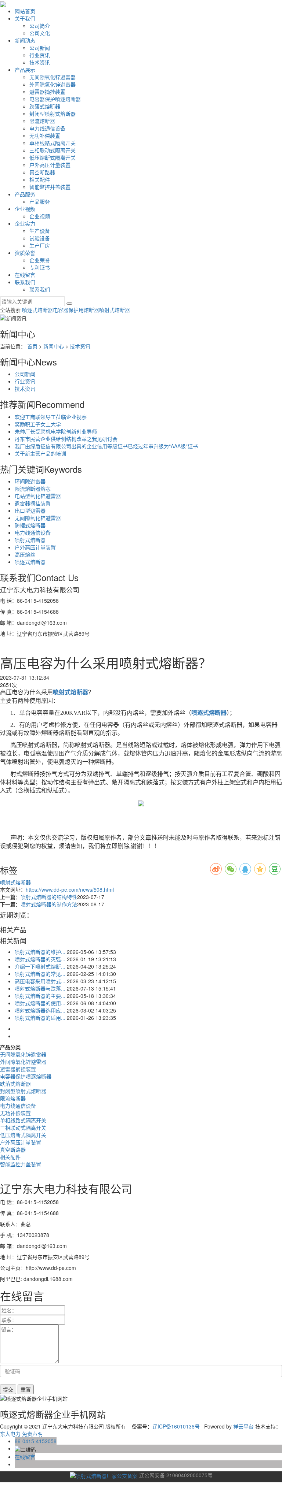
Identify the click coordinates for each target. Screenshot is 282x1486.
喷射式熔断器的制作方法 (49, 904)
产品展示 (25, 69)
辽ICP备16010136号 (176, 1426)
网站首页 (25, 11)
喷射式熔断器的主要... (40, 995)
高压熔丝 (25, 554)
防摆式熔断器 (30, 525)
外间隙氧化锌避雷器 (52, 84)
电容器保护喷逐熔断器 (55, 99)
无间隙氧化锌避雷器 (52, 77)
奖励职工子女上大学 (38, 424)
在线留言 (25, 274)
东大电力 (10, 1433)
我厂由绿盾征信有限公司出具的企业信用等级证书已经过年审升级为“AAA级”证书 (106, 446)
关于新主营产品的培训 (40, 453)
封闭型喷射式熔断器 (52, 113)
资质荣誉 (25, 252)
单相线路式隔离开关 (52, 142)
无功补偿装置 (44, 135)
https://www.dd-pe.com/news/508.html (70, 889)
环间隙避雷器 (30, 481)
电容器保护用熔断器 (76, 309)
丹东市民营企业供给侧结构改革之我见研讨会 (66, 438)
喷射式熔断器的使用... (40, 1003)
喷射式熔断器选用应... (40, 1010)
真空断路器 (42, 172)
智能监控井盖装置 (49, 186)
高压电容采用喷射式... (40, 981)
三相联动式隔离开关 (52, 150)
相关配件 (39, 179)
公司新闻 (39, 47)
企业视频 (25, 208)
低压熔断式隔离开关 (52, 157)
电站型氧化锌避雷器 (38, 495)
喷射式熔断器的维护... (40, 951)
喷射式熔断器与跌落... (40, 988)
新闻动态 (25, 40)
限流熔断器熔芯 (33, 488)
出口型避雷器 (30, 510)
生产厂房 (39, 245)
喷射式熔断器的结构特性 (49, 896)
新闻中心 (53, 346)
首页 (32, 346)
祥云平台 (243, 1426)
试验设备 (39, 238)
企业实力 (25, 223)
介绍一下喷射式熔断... (40, 966)
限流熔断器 (42, 121)
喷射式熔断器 (114, 309)
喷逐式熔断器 (37, 309)
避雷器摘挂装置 (47, 91)
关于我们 (25, 18)
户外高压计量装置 (49, 164)
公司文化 (39, 33)
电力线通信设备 (47, 128)
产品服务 (25, 194)
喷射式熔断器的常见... (40, 973)
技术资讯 (39, 62)
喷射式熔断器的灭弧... (40, 959)
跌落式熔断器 (44, 106)
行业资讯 (39, 55)
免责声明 (32, 1433)
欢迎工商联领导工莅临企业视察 (51, 416)
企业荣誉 (39, 260)
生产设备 (39, 230)
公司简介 (39, 25)
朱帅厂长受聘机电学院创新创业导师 (56, 431)
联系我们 (25, 282)
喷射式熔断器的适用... (40, 1017)
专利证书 (39, 267)
